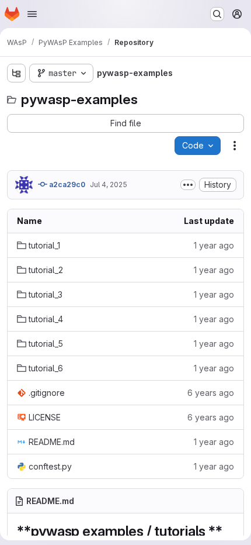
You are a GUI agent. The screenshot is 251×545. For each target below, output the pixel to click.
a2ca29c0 (66, 184)
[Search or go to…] (217, 14)
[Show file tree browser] (16, 73)
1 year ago (214, 245)
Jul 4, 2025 (108, 184)
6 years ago (210, 393)
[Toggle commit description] (188, 185)
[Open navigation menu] (32, 14)
